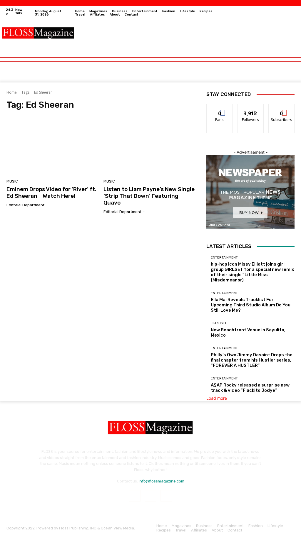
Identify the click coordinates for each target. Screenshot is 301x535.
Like (219, 108)
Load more (216, 398)
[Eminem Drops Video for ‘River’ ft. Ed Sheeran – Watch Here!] (52, 146)
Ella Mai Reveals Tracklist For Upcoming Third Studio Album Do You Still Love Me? (250, 305)
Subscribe (281, 108)
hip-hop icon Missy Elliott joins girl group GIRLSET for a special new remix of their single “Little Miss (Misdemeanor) (252, 272)
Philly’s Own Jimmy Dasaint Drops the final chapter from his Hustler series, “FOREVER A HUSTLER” (251, 360)
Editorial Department (25, 205)
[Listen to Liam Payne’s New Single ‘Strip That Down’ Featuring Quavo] (149, 146)
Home (11, 92)
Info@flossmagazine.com (161, 481)
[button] (289, 54)
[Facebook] (273, 13)
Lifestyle (219, 323)
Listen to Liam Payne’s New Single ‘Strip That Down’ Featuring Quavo (149, 196)
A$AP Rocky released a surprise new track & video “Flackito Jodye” (250, 387)
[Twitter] (291, 13)
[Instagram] (282, 13)
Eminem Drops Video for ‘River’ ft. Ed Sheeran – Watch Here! (51, 192)
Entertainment (224, 257)
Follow (250, 108)
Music (12, 181)
